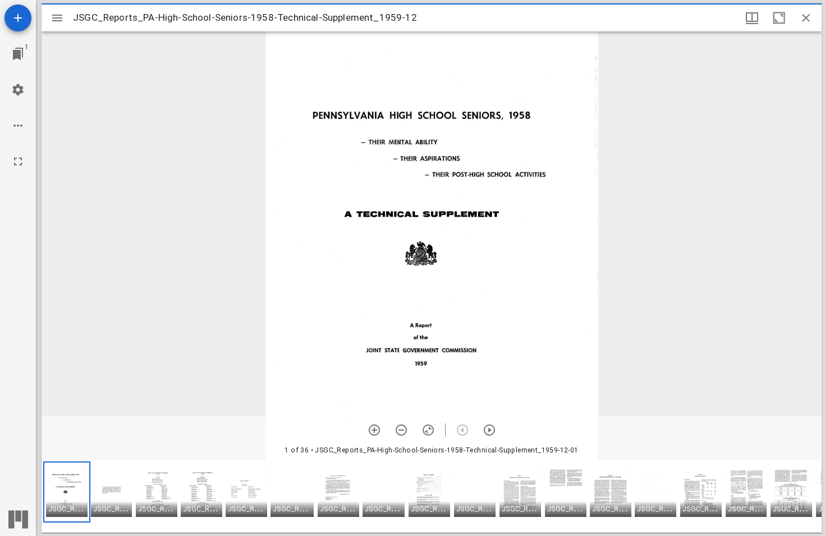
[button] (67, 492)
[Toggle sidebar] (57, 17)
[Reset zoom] (428, 430)
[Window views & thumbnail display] (752, 17)
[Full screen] (17, 161)
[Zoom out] (401, 430)
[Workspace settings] (17, 89)
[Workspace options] (17, 125)
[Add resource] (17, 17)
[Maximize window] (779, 17)
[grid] (432, 496)
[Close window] (805, 17)
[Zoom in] (374, 430)
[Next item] (489, 430)
